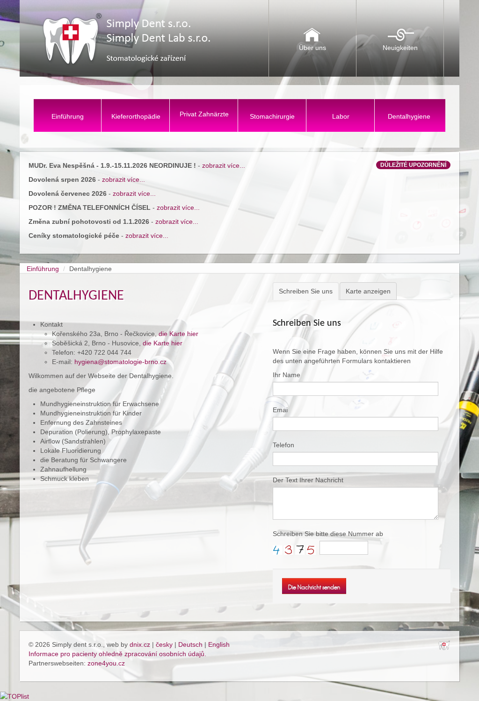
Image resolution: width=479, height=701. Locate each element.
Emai (280, 410)
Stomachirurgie (272, 116)
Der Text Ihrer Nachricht (308, 480)
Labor (340, 116)
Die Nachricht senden (314, 587)
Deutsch (190, 644)
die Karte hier (178, 333)
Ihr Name (286, 375)
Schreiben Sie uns (306, 291)
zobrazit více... (223, 165)
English (219, 644)
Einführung (67, 116)
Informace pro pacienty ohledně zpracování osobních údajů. (117, 654)
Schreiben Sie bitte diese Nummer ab (328, 533)
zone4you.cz (106, 663)
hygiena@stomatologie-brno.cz (120, 361)
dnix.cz (140, 644)
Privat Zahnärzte (204, 114)
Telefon (283, 445)
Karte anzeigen (368, 291)
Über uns (312, 47)
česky (164, 644)
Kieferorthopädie (135, 116)
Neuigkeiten (400, 47)
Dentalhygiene (409, 116)
